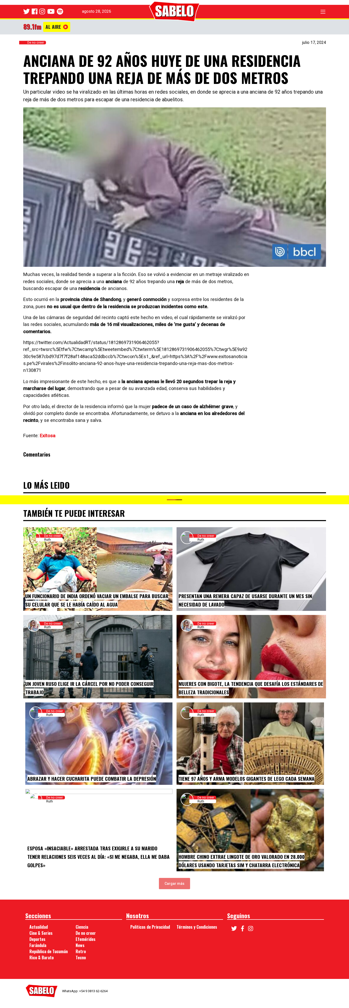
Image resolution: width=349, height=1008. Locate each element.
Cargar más (174, 883)
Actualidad (38, 927)
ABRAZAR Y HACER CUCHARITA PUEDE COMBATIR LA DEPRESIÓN (91, 778)
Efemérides (86, 939)
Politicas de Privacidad (150, 927)
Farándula (37, 945)
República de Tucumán (48, 951)
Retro (81, 951)
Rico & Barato (41, 957)
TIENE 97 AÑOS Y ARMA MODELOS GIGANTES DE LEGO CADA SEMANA (247, 778)
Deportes (37, 939)
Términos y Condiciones (197, 927)
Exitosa (47, 435)
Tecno (81, 957)
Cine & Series (41, 933)
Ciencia (82, 927)
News (80, 945)
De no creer (35, 42)
